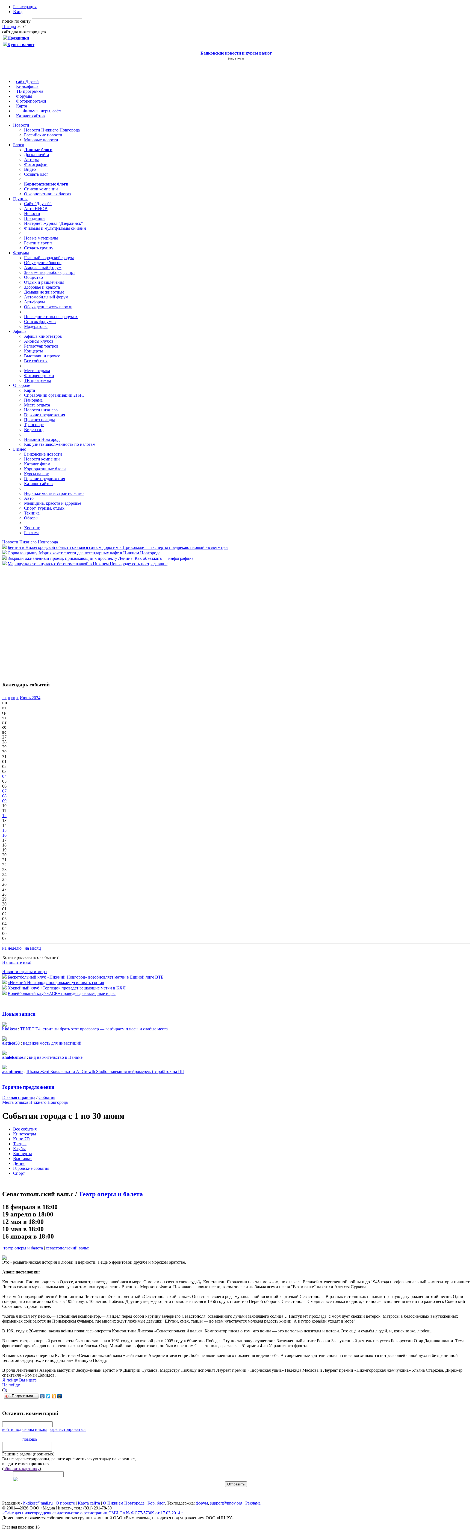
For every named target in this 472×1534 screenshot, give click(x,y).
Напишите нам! (16, 962)
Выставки (22, 1158)
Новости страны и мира (24, 971)
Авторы (31, 159)
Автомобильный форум (46, 297)
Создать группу (38, 248)
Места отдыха (37, 370)
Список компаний (41, 189)
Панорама (33, 400)
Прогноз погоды (39, 419)
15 (4, 830)
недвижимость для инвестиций (52, 1043)
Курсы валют (36, 473)
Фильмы (31, 111)
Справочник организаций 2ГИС (54, 395)
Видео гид (33, 429)
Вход (17, 11)
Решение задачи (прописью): (28, 1454)
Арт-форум (34, 302)
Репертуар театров (41, 346)
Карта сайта (89, 1503)
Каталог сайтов (30, 115)
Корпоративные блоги (45, 469)
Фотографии (36, 164)
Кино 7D (21, 1139)
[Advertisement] (35, 620)
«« (4, 697)
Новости (21, 125)
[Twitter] (48, 1396)
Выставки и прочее (42, 356)
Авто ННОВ (36, 208)
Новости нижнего (41, 410)
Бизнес (19, 449)
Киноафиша (27, 86)
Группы (20, 198)
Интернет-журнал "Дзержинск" (53, 223)
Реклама (31, 532)
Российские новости (43, 135)
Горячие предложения (44, 414)
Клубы (19, 1148)
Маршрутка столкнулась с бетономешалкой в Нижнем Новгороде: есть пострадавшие (87, 563)
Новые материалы (41, 238)
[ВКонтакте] (42, 1396)
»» (13, 697)
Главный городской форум (49, 257)
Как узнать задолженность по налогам (59, 444)
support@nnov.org (226, 1503)
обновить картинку (22, 1468)
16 (4, 835)
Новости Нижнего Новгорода (52, 130)
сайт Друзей (27, 81)
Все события (36, 360)
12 (4, 815)
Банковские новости (43, 454)
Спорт (19, 1173)
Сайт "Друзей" (38, 203)
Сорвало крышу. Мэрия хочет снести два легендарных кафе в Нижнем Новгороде (84, 553)
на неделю (12, 948)
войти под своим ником (24, 1429)
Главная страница (18, 1097)
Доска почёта (36, 154)
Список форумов (40, 321)
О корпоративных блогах (47, 194)
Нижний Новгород (42, 439)
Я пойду (10, 1380)
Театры (19, 1143)
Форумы (24, 96)
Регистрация (25, 6)
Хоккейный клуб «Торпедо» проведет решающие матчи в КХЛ (67, 988)
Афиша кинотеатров (43, 336)
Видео (30, 169)
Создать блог (36, 174)
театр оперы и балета (23, 1248)
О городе (21, 385)
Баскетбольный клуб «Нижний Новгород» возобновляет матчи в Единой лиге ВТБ (85, 977)
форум (202, 1503)
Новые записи (19, 1014)
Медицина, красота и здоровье (52, 503)
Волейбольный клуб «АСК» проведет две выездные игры (62, 993)
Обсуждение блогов (42, 262)
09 (4, 801)
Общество (33, 277)
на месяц (33, 948)
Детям (19, 1163)
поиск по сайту (16, 21)
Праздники (34, 218)
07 (4, 791)
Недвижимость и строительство (54, 493)
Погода (9, 26)
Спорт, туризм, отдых (44, 508)
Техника (32, 513)
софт (56, 111)
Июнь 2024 (30, 697)
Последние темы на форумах (51, 316)
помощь (29, 1439)
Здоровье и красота (42, 287)
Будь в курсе (236, 58)
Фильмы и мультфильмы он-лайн (55, 228)
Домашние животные (44, 292)
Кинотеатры (24, 1134)
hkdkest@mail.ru (38, 1503)
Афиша (19, 331)
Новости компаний (42, 459)
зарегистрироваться (68, 1429)
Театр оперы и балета (111, 1194)
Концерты (33, 351)
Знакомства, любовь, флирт (49, 272)
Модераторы (36, 326)
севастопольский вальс (67, 1248)
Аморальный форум (42, 267)
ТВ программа (29, 91)
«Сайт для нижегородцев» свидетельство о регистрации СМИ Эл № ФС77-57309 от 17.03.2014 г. (93, 1513)
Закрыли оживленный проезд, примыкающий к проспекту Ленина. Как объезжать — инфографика (100, 558)
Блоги (18, 144)
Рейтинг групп (38, 243)
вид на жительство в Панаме (55, 1057)
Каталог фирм (37, 464)
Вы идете (28, 1380)
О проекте (65, 1503)
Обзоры (31, 518)
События (47, 1097)
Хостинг (32, 527)
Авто (29, 498)
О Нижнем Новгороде (123, 1503)
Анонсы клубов (39, 341)
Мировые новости (41, 139)
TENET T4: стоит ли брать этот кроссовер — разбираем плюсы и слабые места (94, 1029)
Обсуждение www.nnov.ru (48, 306)
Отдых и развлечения (44, 282)
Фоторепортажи (31, 101)
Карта (21, 106)
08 (4, 796)
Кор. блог (156, 1503)
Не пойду (11, 1385)
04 (4, 776)
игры (45, 111)
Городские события (31, 1168)
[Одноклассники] (54, 1396)
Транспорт (34, 424)
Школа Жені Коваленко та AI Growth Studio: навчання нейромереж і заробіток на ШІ (105, 1071)
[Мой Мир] (60, 1396)
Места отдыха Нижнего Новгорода (35, 1102)
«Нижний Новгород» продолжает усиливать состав (56, 982)
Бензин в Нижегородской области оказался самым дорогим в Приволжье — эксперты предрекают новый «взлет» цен (118, 547)
